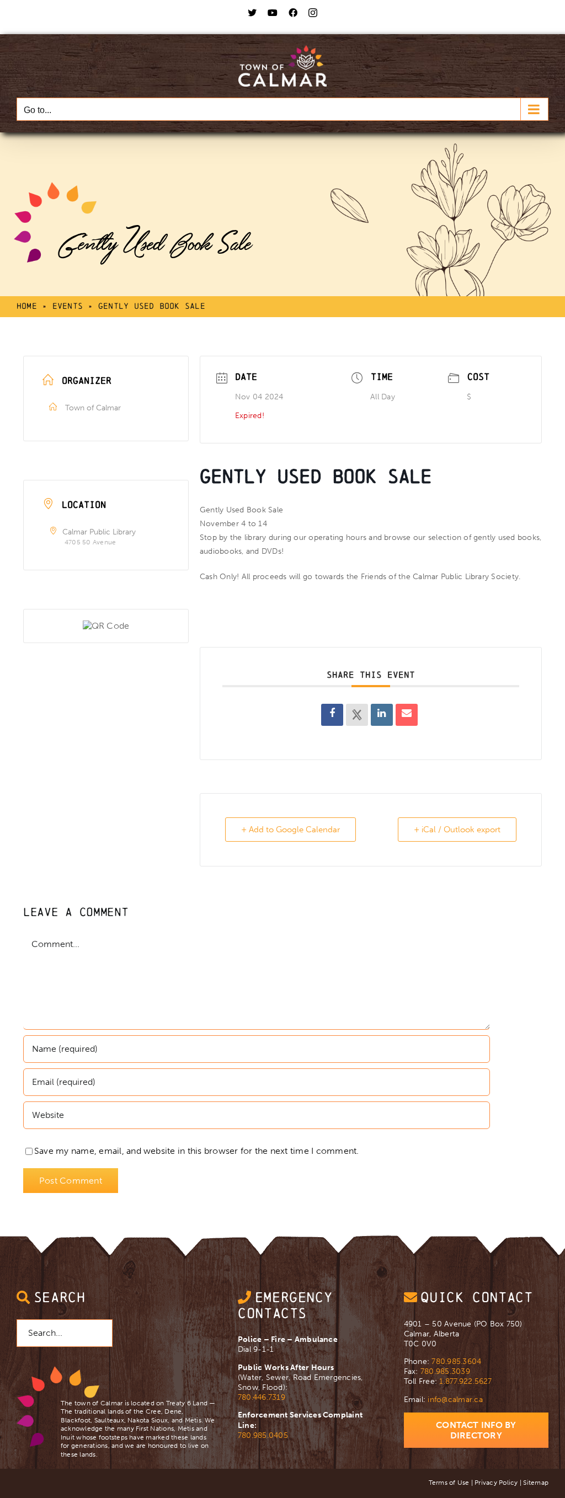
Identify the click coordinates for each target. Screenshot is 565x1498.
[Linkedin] (382, 715)
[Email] (407, 715)
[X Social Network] (357, 715)
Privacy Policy (496, 1482)
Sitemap (535, 1482)
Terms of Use (449, 1482)
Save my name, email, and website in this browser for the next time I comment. (196, 1151)
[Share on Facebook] (332, 715)
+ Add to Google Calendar (290, 829)
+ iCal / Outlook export (457, 829)
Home (27, 306)
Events (67, 306)
